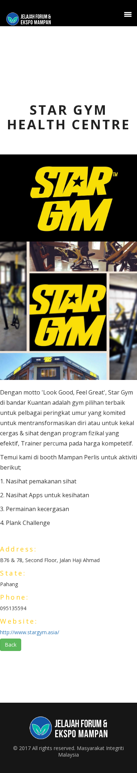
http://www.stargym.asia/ (29, 632)
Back (10, 644)
